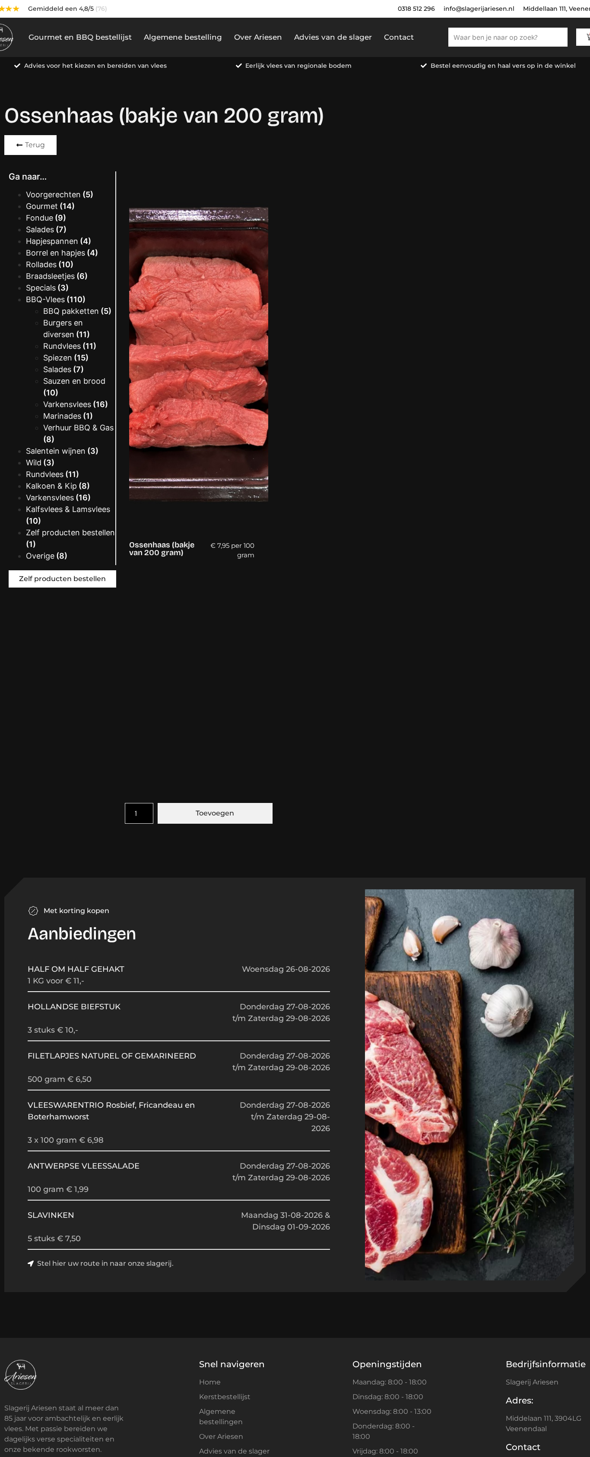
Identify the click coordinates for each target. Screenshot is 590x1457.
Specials (41, 287)
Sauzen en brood (74, 381)
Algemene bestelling (183, 37)
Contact (399, 37)
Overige (40, 555)
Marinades (62, 415)
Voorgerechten (53, 194)
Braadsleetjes (50, 276)
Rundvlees (62, 346)
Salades (40, 229)
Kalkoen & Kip (51, 485)
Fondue (39, 217)
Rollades (41, 264)
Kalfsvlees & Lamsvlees (68, 509)
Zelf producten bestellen (70, 532)
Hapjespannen (52, 241)
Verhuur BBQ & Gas (78, 427)
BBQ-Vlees (45, 299)
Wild (33, 462)
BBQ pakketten (71, 311)
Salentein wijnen (56, 450)
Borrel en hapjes (55, 252)
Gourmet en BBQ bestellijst (80, 37)
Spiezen (57, 357)
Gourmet (42, 206)
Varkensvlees (67, 404)
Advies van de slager (333, 37)
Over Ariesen (258, 37)
